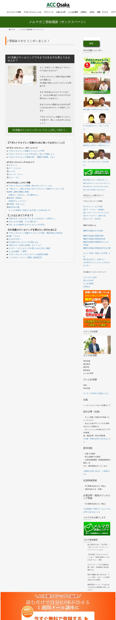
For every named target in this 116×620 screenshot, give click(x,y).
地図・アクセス (14, 236)
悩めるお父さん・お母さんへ (94, 259)
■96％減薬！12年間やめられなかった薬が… (96, 109)
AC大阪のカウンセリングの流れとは (23, 242)
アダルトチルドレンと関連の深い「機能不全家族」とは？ (31, 157)
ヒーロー (12, 171)
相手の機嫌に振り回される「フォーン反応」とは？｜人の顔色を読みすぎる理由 (98, 577)
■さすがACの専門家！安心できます (94, 190)
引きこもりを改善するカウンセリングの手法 (26, 225)
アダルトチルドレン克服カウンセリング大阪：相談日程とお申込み (35, 233)
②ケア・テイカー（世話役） (94, 209)
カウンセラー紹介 (90, 277)
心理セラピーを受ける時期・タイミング (24, 245)
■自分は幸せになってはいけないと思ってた (96, 183)
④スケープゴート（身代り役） (95, 216)
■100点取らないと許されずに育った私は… (96, 186)
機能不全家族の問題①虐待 (93, 236)
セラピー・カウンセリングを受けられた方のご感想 (29, 248)
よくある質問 (88, 283)
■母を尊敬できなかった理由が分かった (95, 180)
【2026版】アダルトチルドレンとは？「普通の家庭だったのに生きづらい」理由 (98, 557)
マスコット (13, 165)
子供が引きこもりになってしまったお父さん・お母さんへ (31, 218)
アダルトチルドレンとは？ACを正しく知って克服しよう (31, 154)
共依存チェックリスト (17, 201)
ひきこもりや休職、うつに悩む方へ (22, 222)
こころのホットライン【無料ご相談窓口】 (25, 257)
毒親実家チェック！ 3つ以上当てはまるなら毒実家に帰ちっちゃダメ (98, 587)
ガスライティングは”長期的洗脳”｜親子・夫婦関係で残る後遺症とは (98, 567)
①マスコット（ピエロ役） (93, 206)
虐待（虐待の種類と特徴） (19, 192)
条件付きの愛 (13, 207)
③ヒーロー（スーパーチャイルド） (96, 213)
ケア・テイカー (14, 168)
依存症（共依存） (15, 198)
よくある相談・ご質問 (17, 251)
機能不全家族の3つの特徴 (93, 231)
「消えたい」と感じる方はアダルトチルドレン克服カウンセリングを (36, 189)
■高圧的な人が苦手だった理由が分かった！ (96, 145)
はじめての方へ (14, 239)
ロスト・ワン (13, 177)
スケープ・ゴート (15, 174)
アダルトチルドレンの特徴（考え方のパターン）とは (30, 186)
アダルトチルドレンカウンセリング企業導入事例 (28, 254)
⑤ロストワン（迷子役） (92, 219)
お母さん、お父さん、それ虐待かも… (23, 195)
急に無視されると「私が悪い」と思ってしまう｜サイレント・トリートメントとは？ (98, 547)
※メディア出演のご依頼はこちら (96, 393)
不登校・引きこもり (16, 204)
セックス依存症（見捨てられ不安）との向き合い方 (29, 210)
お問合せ (86, 287)
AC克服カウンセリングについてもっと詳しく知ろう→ (40, 130)
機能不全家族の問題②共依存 (94, 239)
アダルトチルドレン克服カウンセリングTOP (26, 151)
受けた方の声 (88, 280)
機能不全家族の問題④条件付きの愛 (96, 248)
